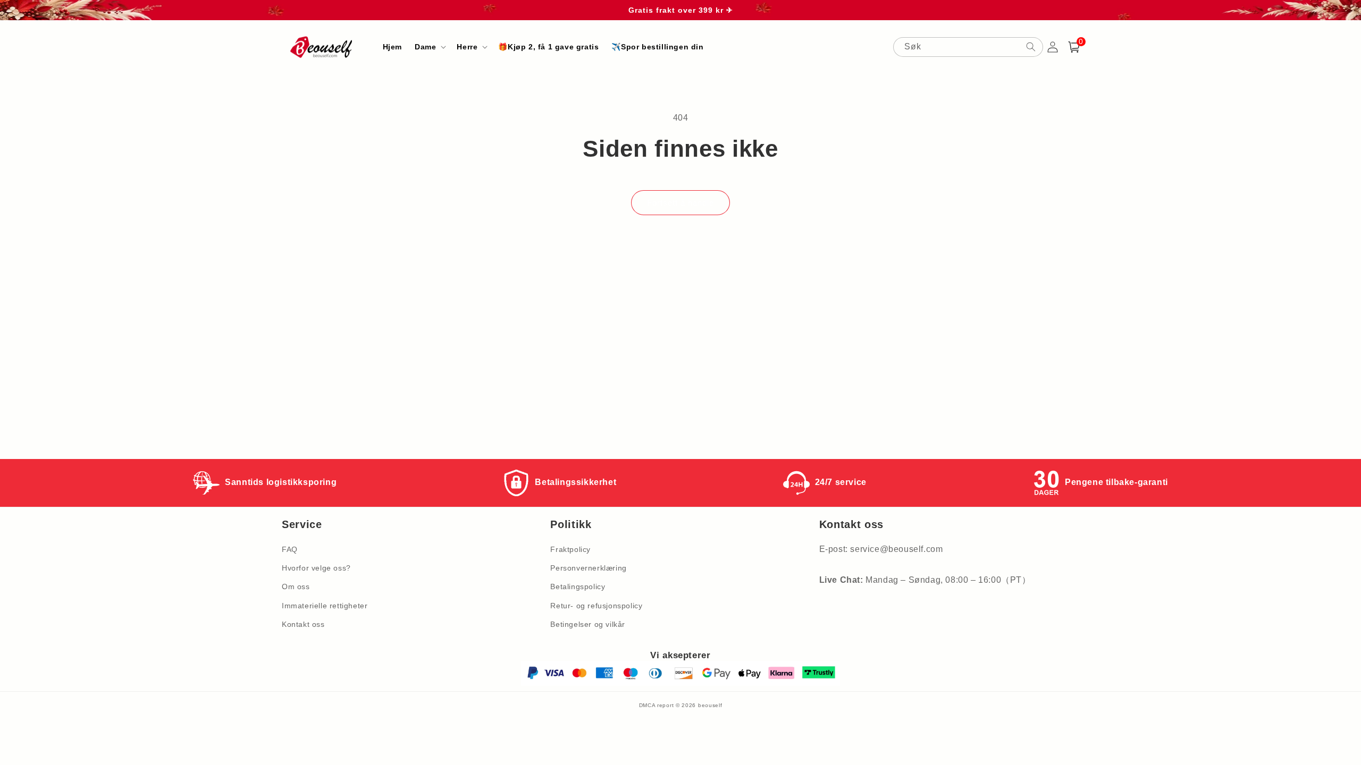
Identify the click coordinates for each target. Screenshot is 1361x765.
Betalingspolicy (577, 586)
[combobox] (968, 47)
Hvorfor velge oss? (316, 568)
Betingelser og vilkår (587, 624)
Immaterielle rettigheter (324, 605)
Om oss (296, 586)
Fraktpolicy (570, 549)
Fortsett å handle (680, 202)
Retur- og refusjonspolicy (596, 605)
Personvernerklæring (588, 568)
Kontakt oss (303, 624)
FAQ (290, 549)
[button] (429, 47)
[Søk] (1031, 47)
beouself (710, 705)
